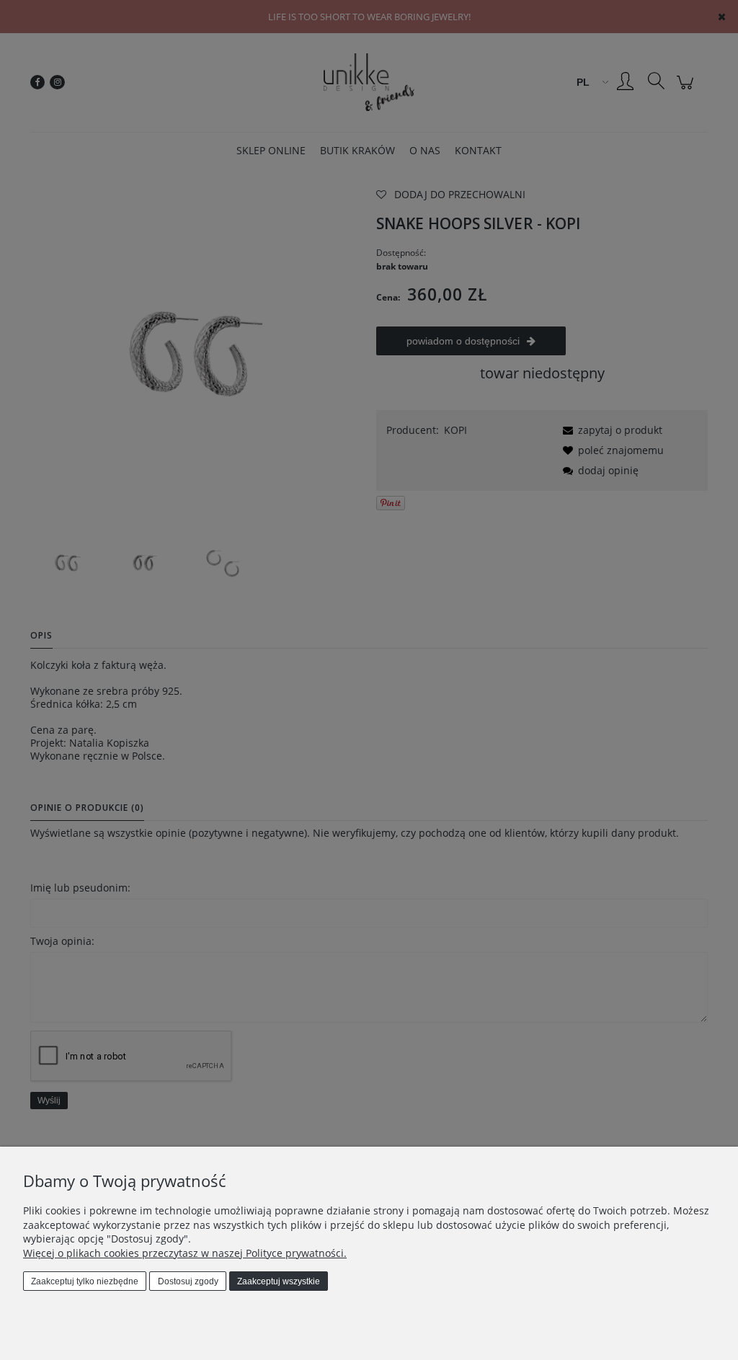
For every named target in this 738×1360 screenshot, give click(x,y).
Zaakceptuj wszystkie (278, 1281)
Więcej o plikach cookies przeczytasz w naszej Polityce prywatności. (185, 1253)
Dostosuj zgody (188, 1281)
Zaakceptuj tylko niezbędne (84, 1281)
